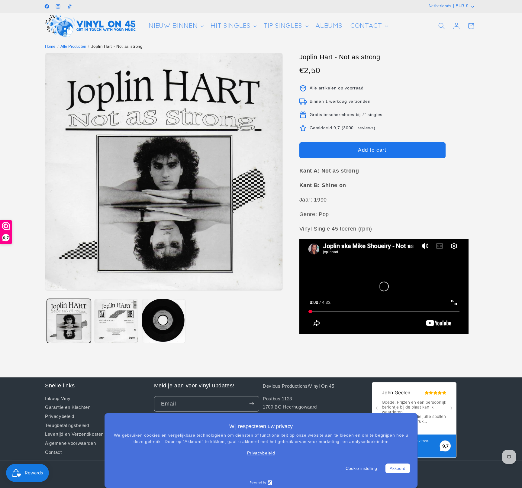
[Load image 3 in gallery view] (164, 321)
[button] (176, 26)
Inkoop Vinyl (58, 398)
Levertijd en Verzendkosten (74, 433)
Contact (53, 451)
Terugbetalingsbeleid (67, 424)
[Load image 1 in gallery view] (69, 321)
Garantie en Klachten (67, 407)
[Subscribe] (251, 404)
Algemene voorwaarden (70, 443)
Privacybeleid (59, 415)
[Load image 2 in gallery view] (116, 321)
